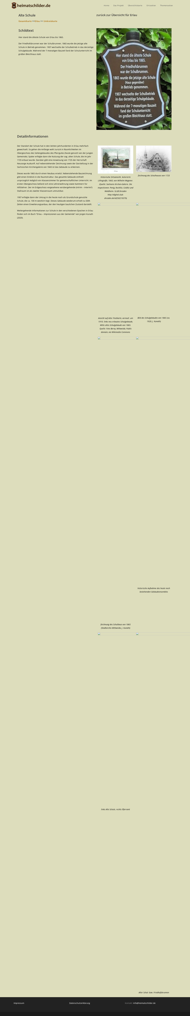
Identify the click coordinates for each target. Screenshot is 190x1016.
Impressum (19, 1003)
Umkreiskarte (50, 21)
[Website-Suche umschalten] (178, 5)
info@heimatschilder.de (144, 1003)
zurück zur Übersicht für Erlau (116, 15)
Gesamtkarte (25, 21)
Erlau (37, 21)
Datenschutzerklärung (79, 1003)
